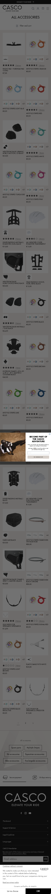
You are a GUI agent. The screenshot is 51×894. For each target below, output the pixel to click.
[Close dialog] (49, 434)
